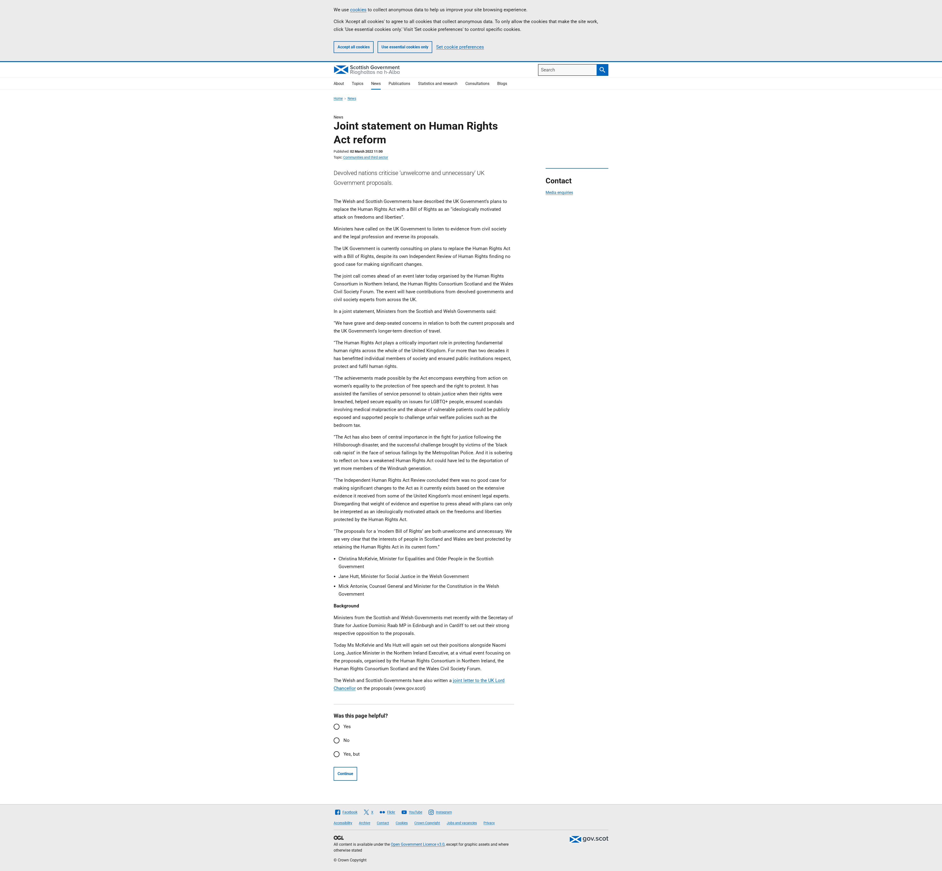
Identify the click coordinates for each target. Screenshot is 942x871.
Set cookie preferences (460, 47)
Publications (399, 83)
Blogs (502, 83)
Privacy (489, 823)
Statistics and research (438, 83)
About (339, 83)
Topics (357, 83)
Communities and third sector (365, 157)
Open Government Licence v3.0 (418, 844)
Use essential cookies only (404, 47)
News (376, 83)
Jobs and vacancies (462, 823)
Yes (347, 726)
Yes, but (351, 754)
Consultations (477, 83)
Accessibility (343, 823)
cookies (358, 10)
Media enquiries (559, 192)
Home (338, 98)
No (346, 740)
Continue (345, 773)
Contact (383, 823)
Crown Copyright (427, 823)
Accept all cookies (354, 47)
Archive (364, 823)
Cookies (402, 823)
